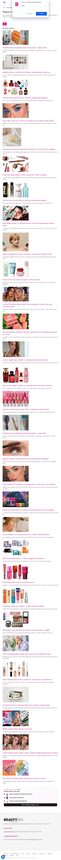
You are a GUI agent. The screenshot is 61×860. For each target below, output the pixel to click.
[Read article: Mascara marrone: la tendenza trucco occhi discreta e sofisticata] (30, 448)
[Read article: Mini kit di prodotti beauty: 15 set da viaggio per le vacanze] (30, 548)
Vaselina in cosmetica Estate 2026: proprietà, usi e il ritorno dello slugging (29, 149)
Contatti (22, 853)
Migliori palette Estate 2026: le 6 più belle (17, 729)
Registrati (12, 855)
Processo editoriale (14, 853)
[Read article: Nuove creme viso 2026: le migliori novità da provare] (30, 269)
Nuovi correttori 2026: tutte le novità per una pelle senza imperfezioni (27, 679)
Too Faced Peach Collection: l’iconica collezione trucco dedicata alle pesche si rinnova (30, 333)
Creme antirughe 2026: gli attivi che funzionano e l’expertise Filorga (27, 654)
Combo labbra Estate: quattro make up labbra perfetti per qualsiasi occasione (30, 753)
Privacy (28, 853)
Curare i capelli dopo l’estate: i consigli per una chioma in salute (25, 360)
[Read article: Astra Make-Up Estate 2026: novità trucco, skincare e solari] (30, 768)
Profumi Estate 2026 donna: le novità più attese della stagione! (25, 98)
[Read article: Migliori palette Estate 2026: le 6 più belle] (30, 718)
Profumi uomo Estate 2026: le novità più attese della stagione (24, 200)
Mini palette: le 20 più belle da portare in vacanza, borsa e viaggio (26, 630)
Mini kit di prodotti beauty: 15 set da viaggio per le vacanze (23, 558)
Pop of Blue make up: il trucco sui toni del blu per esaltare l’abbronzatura (28, 120)
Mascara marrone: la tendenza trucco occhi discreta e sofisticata (26, 459)
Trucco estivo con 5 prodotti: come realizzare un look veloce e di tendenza (29, 484)
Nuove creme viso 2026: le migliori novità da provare (21, 279)
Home (4, 7)
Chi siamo (6, 853)
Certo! (41, 13)
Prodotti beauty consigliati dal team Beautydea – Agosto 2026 (25, 47)
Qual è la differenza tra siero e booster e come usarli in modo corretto (27, 254)
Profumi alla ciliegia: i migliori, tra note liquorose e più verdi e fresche (27, 385)
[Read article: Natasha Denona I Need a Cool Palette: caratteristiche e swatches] (30, 62)
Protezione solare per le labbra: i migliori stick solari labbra (23, 606)
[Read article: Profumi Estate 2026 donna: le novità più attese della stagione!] (30, 87)
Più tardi (29, 13)
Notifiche (6, 855)
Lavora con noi (42, 853)
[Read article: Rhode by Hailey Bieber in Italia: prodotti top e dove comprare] (30, 164)
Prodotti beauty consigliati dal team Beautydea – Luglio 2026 (24, 433)
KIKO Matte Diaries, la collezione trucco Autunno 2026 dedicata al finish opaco (28, 224)
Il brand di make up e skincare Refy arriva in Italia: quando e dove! (26, 705)
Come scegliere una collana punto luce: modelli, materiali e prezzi (26, 534)
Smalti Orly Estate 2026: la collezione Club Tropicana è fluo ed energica (28, 510)
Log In (17, 855)
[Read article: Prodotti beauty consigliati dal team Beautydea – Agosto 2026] (30, 37)
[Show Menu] (4, 2)
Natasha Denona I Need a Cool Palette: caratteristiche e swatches (26, 72)
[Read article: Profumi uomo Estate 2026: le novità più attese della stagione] (30, 190)
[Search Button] (5, 23)
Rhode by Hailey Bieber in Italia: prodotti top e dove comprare (25, 175)
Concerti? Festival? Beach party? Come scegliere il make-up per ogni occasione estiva (27, 305)
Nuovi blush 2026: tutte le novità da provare (18, 582)
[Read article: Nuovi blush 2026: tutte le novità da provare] (30, 571)
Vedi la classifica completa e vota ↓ (30, 804)
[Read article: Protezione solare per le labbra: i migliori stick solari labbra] (30, 595)
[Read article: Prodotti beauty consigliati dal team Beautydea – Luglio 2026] (30, 422)
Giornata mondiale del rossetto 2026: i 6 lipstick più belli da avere (26, 409)
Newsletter (50, 853)
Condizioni (34, 853)
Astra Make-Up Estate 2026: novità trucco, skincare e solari (24, 778)
